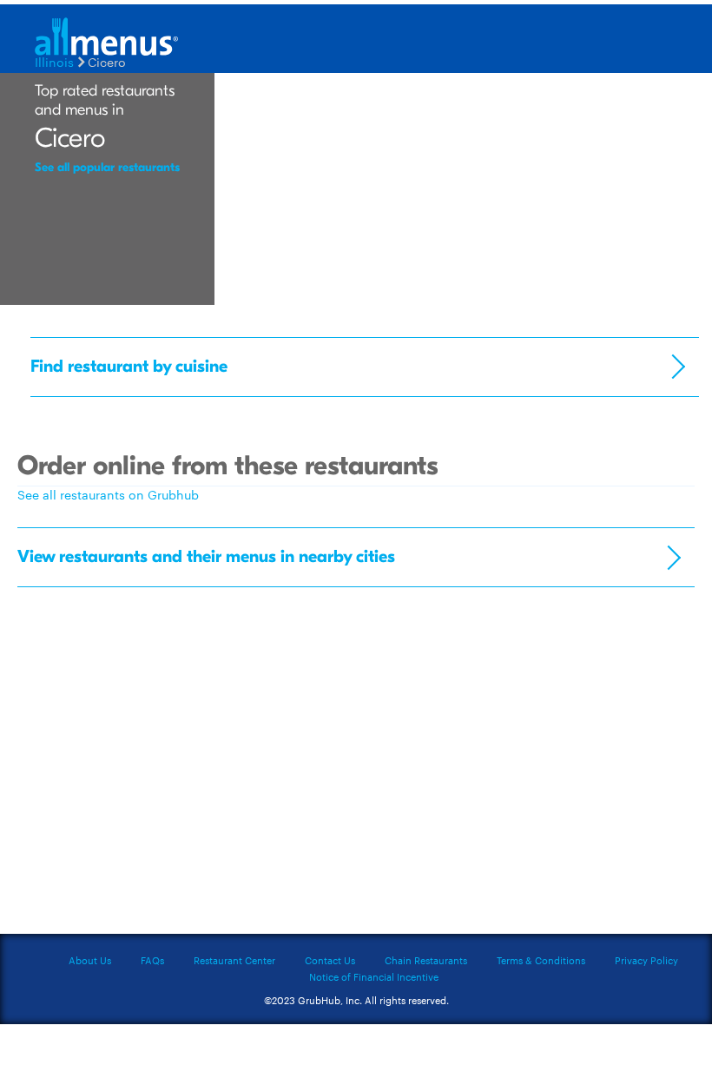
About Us (90, 960)
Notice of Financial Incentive (373, 976)
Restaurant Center (234, 960)
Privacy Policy (646, 960)
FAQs (152, 960)
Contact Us (330, 960)
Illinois (54, 62)
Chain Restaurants (426, 960)
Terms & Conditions (541, 960)
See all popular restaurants (107, 167)
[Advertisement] (356, 713)
